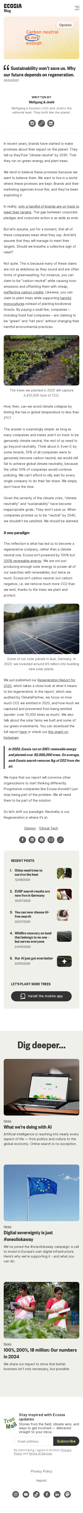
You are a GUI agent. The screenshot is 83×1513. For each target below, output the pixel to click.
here (23, 732)
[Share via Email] (50, 839)
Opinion (30, 828)
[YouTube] (26, 1494)
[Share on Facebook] (22, 839)
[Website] (41, 123)
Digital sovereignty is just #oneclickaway (28, 1235)
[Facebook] (46, 1494)
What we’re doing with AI (28, 1126)
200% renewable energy (23, 561)
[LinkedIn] (57, 1494)
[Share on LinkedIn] (32, 839)
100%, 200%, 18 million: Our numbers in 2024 (40, 1352)
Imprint (41, 1480)
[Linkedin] (50, 123)
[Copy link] (60, 839)
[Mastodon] (67, 1494)
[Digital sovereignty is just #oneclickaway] (41, 1193)
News (8, 1121)
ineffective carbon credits (24, 292)
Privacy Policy (41, 1471)
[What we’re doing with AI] (41, 1087)
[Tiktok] (36, 1494)
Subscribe (66, 1441)
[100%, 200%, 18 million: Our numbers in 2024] (41, 1310)
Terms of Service (40, 1453)
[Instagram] (32, 123)
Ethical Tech (48, 828)
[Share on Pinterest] (41, 839)
